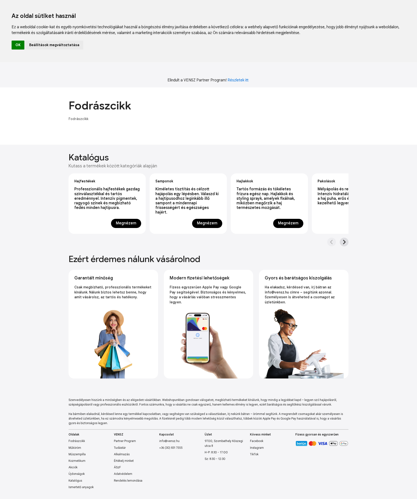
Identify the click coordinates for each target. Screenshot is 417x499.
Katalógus (75, 480)
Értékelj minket (124, 461)
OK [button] (18, 45)
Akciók (73, 467)
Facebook (256, 441)
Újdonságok (77, 474)
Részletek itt (238, 80)
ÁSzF (117, 467)
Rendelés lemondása (128, 480)
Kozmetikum (77, 461)
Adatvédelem (123, 474)
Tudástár (120, 447)
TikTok (254, 454)
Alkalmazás (122, 454)
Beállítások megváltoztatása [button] (54, 45)
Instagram (257, 447)
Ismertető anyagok (81, 487)
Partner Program (125, 441)
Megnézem (126, 223)
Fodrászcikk (78, 119)
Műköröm (75, 447)
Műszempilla (77, 454)
